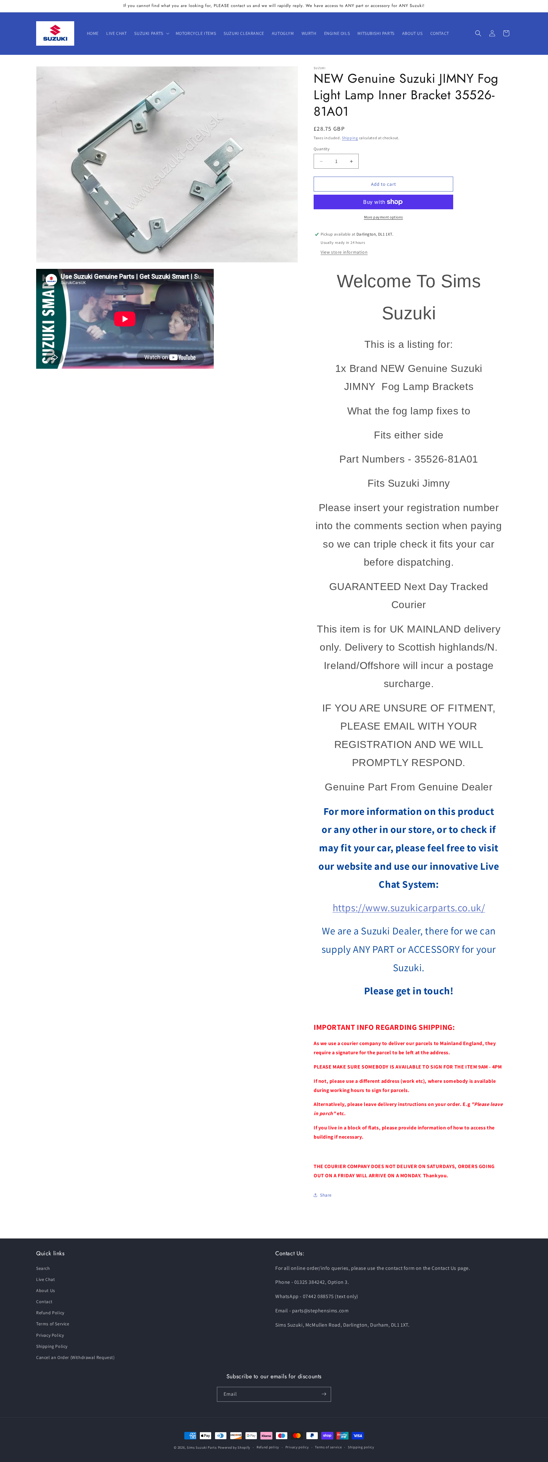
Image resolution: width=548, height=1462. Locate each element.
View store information (344, 252)
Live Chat (45, 1279)
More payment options (383, 217)
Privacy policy (297, 1447)
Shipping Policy (52, 1346)
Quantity (321, 149)
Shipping (350, 137)
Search (43, 1268)
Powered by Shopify (234, 1447)
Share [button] (326, 1195)
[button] (151, 33)
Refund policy (268, 1447)
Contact (44, 1301)
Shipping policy (361, 1447)
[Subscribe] (324, 1394)
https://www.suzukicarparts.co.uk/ (409, 907)
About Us (45, 1290)
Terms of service (328, 1447)
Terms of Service (52, 1324)
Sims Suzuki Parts (202, 1447)
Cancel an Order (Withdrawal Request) (75, 1357)
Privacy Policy (50, 1335)
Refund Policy (50, 1313)
